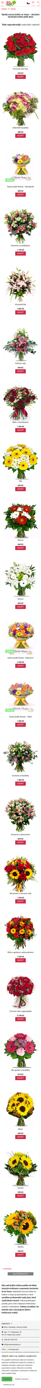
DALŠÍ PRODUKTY (20, 1274)
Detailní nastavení (21, 1379)
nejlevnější (26, 25)
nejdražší (35, 25)
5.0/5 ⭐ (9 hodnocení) (10, 1349)
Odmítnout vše (8, 1385)
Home (4, 9)
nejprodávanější (13, 25)
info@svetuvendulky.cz (12, 1345)
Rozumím (7, 1379)
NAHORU (7, 1269)
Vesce (13, 9)
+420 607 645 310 (10, 1340)
